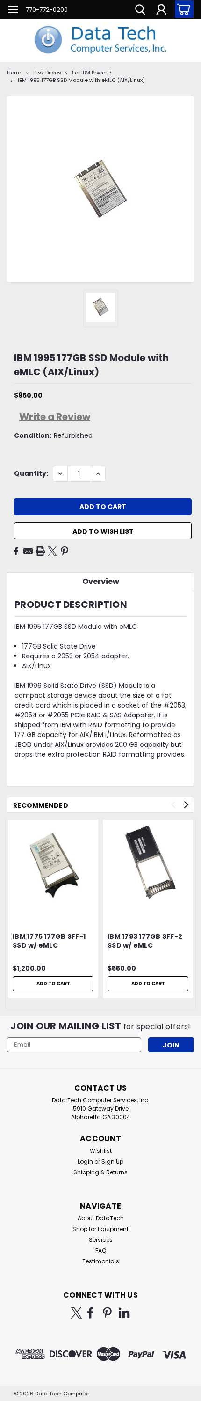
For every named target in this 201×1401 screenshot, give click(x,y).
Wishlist (101, 1151)
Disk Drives (47, 72)
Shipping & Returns (100, 1172)
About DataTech (101, 1218)
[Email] (28, 551)
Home (14, 72)
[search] (140, 11)
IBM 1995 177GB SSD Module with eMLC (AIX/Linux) (81, 80)
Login (85, 1161)
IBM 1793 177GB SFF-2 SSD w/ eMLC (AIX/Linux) (145, 941)
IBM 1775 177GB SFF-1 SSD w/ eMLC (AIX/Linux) (49, 941)
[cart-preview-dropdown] (182, 9)
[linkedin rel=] (124, 1313)
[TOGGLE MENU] (13, 10)
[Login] (161, 11)
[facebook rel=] (90, 1313)
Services (101, 1240)
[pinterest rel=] (107, 1313)
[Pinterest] (64, 551)
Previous (173, 804)
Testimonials (100, 1261)
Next (186, 804)
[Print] (40, 551)
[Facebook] (16, 551)
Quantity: (31, 473)
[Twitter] (52, 551)
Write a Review (54, 416)
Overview (100, 581)
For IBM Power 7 (91, 72)
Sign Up (112, 1161)
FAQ (100, 1250)
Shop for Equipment (100, 1229)
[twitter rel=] (76, 1313)
